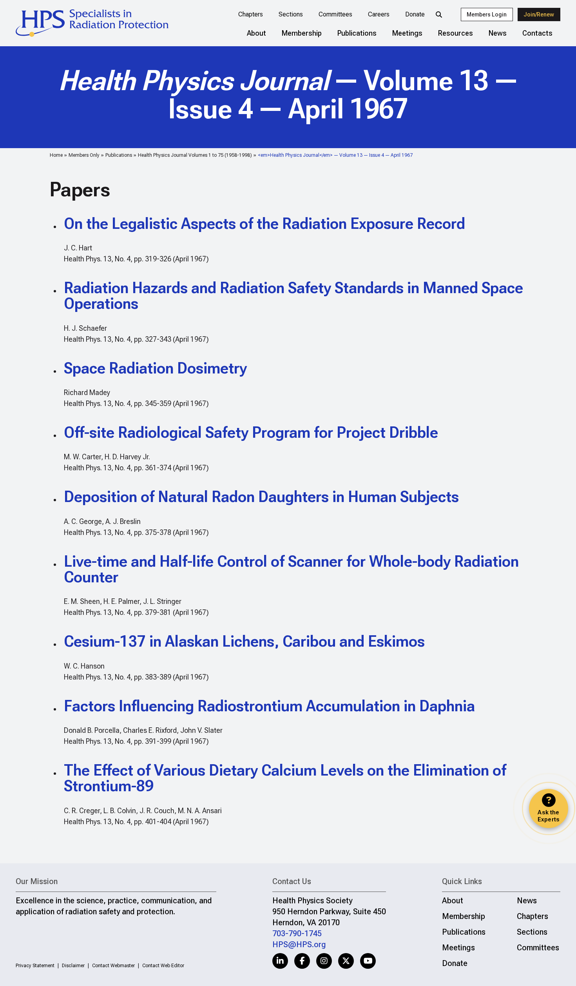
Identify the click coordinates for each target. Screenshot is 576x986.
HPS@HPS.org (299, 944)
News (498, 33)
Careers (378, 14)
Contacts (537, 33)
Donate (415, 14)
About (256, 33)
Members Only (84, 155)
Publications (357, 33)
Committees (335, 14)
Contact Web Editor (163, 965)
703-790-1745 (297, 933)
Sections (291, 14)
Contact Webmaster (113, 965)
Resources (455, 33)
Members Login (487, 14)
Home (56, 155)
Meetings (407, 33)
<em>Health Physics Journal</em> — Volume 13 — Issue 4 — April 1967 (335, 155)
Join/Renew (538, 14)
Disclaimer (73, 965)
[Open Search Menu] (439, 14)
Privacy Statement (35, 965)
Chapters (250, 14)
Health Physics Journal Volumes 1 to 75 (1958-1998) (195, 155)
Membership (302, 33)
